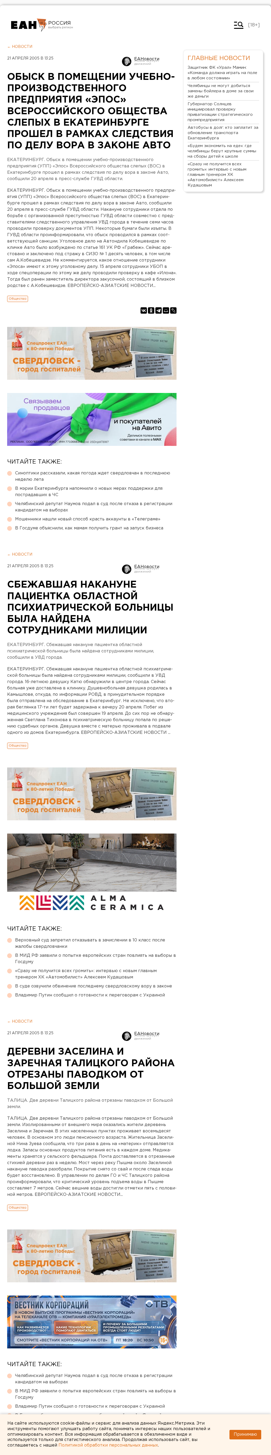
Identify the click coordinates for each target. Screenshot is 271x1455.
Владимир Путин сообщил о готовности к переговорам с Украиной (90, 995)
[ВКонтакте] (144, 310)
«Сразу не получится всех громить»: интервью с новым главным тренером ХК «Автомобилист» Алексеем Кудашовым (86, 974)
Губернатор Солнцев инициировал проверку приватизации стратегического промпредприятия (220, 112)
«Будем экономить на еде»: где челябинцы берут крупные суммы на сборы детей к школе (222, 151)
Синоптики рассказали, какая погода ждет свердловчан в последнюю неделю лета (92, 476)
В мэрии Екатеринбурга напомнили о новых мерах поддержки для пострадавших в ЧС (88, 492)
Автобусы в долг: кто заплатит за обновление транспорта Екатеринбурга (223, 133)
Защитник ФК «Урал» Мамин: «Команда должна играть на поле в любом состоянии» (222, 73)
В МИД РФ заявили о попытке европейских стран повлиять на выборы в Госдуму (95, 959)
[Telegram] (158, 310)
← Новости (19, 46)
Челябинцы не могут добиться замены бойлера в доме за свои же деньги (221, 91)
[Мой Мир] (166, 310)
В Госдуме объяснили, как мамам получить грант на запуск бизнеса (89, 528)
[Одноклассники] (151, 310)
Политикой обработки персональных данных (108, 1445)
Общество (17, 298)
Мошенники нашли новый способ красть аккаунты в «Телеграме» (87, 519)
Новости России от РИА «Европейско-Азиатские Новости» (29, 25)
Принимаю (245, 1434)
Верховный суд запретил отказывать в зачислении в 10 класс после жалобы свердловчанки (90, 943)
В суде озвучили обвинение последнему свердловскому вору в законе (93, 986)
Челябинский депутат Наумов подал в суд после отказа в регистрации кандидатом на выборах (93, 507)
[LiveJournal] (173, 310)
